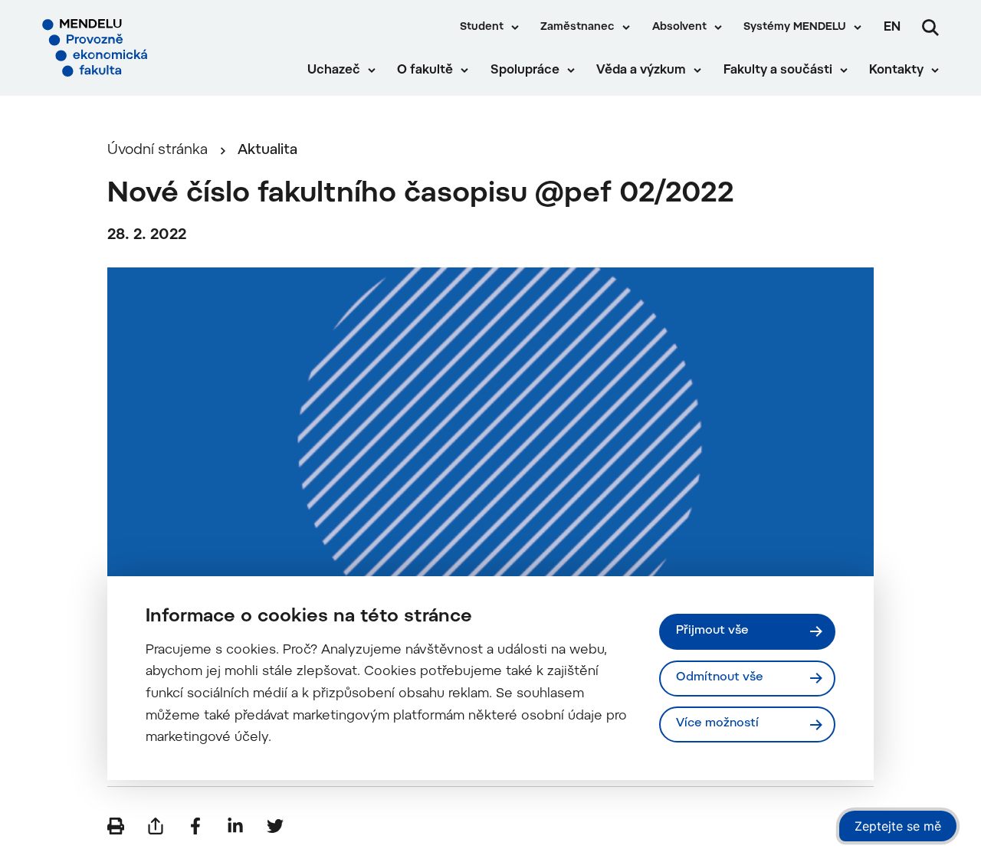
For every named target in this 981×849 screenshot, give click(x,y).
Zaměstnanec (577, 27)
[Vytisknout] (115, 826)
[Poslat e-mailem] (155, 826)
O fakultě (425, 70)
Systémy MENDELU (794, 27)
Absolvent (679, 27)
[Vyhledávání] (930, 27)
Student (482, 27)
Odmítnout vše (719, 677)
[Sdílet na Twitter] (275, 826)
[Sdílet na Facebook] (195, 826)
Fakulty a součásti (777, 70)
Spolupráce (524, 70)
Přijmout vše (712, 631)
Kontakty (896, 70)
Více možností (717, 723)
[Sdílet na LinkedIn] (235, 826)
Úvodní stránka (157, 150)
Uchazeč (333, 70)
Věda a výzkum (641, 70)
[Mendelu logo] (130, 48)
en (892, 27)
